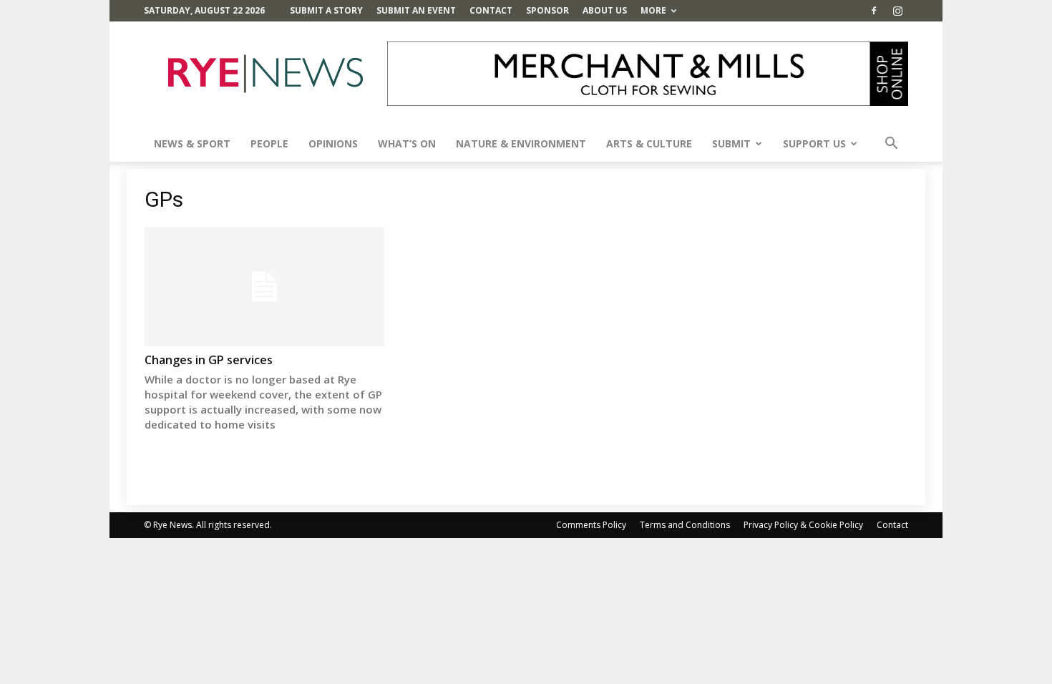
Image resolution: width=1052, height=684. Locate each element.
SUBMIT (731, 143)
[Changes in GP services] (264, 286)
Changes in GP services (209, 360)
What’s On (407, 143)
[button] (891, 145)
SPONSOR (547, 10)
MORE (653, 10)
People (269, 143)
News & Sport (192, 143)
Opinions (333, 143)
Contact (490, 10)
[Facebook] (874, 10)
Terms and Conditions (685, 525)
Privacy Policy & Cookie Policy (803, 525)
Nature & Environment (521, 143)
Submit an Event (416, 10)
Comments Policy (591, 525)
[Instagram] (897, 10)
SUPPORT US (814, 143)
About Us (605, 10)
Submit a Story (326, 10)
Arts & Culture (649, 143)
